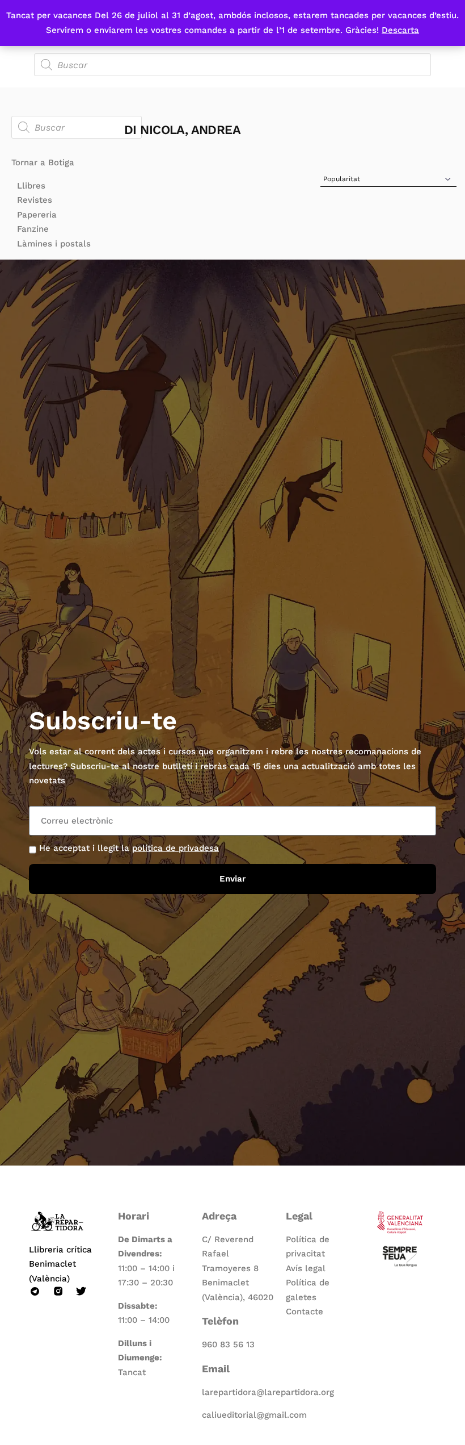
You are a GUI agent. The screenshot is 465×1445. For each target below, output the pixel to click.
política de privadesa (175, 848)
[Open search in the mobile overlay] (232, 64)
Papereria (37, 215)
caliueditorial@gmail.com (254, 1415)
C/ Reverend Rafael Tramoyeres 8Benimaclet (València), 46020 (237, 1268)
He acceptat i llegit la (129, 848)
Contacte (304, 1311)
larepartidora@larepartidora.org (268, 1392)
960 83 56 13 (228, 1344)
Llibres (31, 186)
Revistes (34, 200)
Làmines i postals (54, 244)
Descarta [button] (400, 30)
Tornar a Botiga (42, 162)
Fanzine (33, 229)
